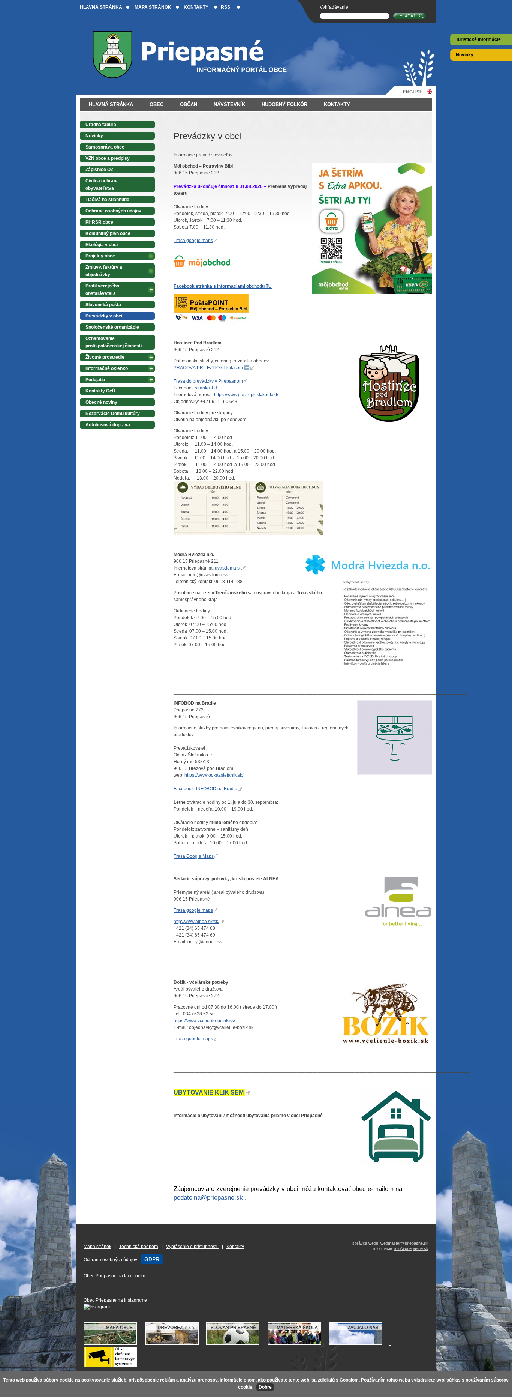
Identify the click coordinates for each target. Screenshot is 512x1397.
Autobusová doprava (107, 424)
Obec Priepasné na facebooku (114, 1275)
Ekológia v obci (101, 244)
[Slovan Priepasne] (236, 1343)
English (413, 91)
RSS (225, 7)
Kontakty (196, 7)
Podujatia (95, 379)
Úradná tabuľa (100, 124)
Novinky (464, 54)
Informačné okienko (106, 368)
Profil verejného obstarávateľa (102, 289)
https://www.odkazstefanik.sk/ (213, 775)
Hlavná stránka (101, 7)
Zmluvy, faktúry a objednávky (103, 271)
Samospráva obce (104, 147)
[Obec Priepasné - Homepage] (196, 54)
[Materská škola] (298, 1343)
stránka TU (206, 388)
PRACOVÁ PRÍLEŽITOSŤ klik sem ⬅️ (212, 367)
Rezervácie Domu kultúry (112, 413)
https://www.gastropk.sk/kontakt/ (246, 394)
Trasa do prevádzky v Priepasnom (208, 381)
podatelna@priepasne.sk (208, 1197)
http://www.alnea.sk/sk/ (196, 921)
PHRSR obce (99, 222)
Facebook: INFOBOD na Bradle (205, 788)
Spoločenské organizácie (112, 327)
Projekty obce (100, 256)
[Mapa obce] (114, 1343)
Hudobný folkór (284, 104)
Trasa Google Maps (194, 856)
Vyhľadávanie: (334, 7)
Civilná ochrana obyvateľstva (102, 184)
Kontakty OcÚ (100, 391)
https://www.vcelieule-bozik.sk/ (204, 1020)
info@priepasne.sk (411, 1248)
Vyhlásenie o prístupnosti (192, 1246)
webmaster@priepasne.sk (404, 1243)
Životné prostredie (104, 357)
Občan (188, 104)
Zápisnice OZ (99, 169)
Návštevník (229, 104)
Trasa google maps (193, 240)
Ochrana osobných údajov (113, 211)
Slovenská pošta (103, 304)
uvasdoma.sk (228, 568)
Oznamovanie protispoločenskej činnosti (113, 342)
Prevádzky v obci (103, 316)
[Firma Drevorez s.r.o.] (175, 1343)
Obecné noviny (101, 402)
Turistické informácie (478, 39)
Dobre (265, 1387)
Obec (156, 104)
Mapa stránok (153, 7)
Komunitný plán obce (107, 233)
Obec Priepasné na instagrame (115, 1300)
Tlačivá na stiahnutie (107, 199)
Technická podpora (138, 1246)
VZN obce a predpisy (107, 158)
